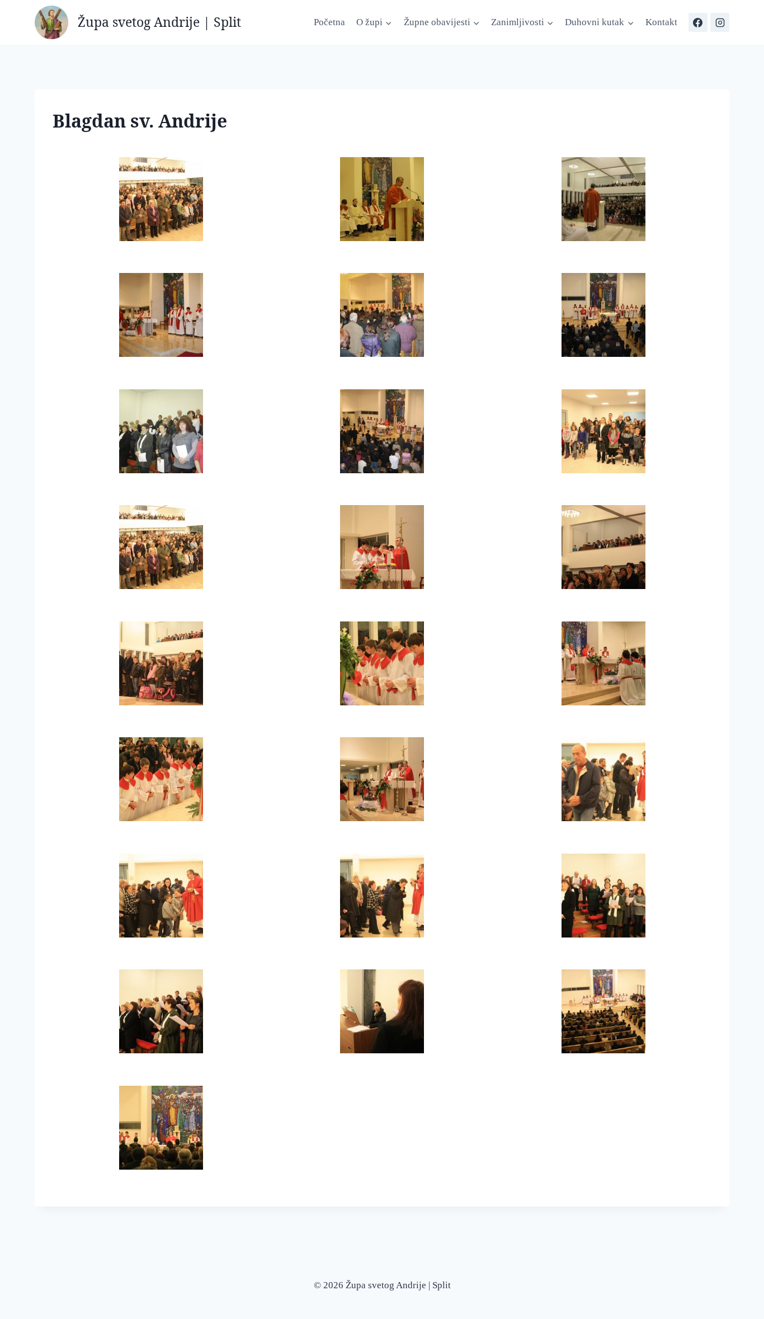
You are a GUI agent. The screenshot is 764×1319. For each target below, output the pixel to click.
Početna (329, 22)
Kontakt (661, 22)
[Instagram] (719, 22)
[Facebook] (698, 22)
